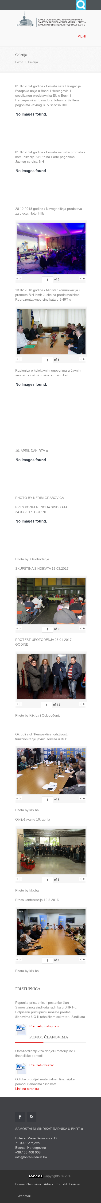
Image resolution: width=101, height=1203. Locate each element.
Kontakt (61, 1184)
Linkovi (74, 1184)
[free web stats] (36, 1176)
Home (19, 62)
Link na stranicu (27, 1089)
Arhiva (48, 1184)
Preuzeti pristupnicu (44, 1026)
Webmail (24, 1196)
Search (81, 5)
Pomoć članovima (28, 1184)
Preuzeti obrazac (41, 1065)
